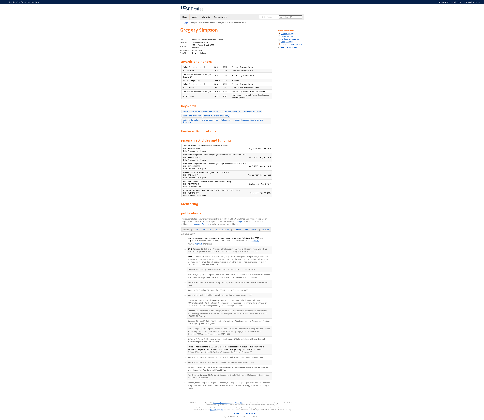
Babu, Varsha (287, 36)
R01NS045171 (193, 175)
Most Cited (207, 229)
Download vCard (199, 53)
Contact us (251, 413)
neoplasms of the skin (192, 116)
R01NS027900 (193, 193)
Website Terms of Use (216, 410)
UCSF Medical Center (471, 2)
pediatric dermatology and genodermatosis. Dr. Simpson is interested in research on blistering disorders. (223, 121)
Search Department (288, 47)
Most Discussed (223, 229)
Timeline (237, 229)
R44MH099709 (194, 157)
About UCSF (444, 2)
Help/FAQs (205, 17)
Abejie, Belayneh (288, 33)
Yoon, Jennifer (287, 41)
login (240, 221)
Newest (186, 229)
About (194, 17)
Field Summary (251, 229)
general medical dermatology (216, 116)
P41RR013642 (193, 184)
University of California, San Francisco (23, 2)
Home (184, 17)
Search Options (220, 17)
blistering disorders (252, 112)
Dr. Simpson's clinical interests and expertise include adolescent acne (212, 112)
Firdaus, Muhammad (290, 39)
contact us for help (201, 224)
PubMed (198, 244)
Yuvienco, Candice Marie (291, 44)
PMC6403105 (253, 240)
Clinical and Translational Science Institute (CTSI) (227, 403)
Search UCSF (455, 2)
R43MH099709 (194, 166)
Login (186, 23)
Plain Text (266, 229)
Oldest (196, 229)
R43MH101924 (194, 148)
